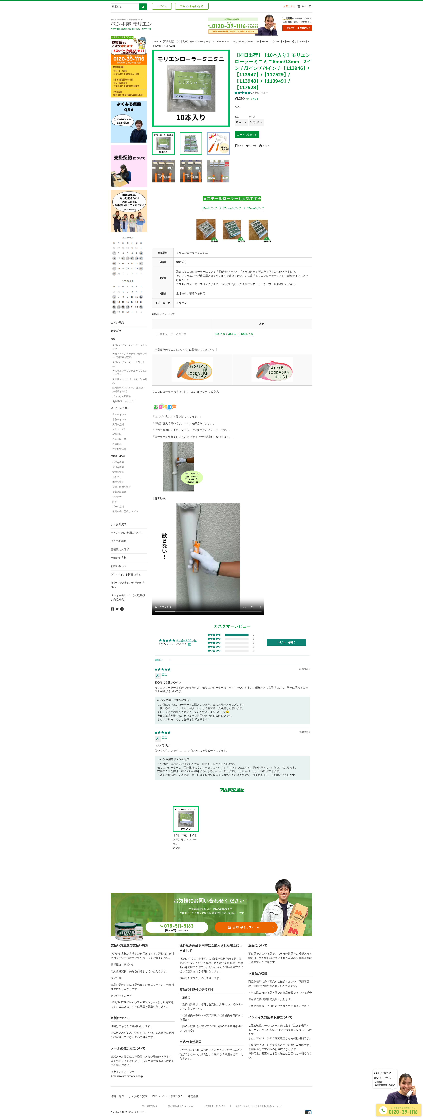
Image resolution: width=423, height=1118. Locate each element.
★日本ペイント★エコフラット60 (128, 364)
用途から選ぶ (118, 455)
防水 (114, 501)
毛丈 (237, 117)
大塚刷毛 (117, 444)
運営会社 (193, 1096)
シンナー (117, 496)
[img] (163, 669)
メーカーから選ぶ (120, 408)
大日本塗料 (118, 424)
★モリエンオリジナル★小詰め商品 (129, 381)
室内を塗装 (118, 472)
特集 (113, 338)
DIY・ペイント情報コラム (126, 574)
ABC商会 (116, 434)
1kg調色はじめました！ (124, 401)
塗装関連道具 (119, 491)
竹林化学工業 (119, 449)
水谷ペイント (119, 419)
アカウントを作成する (191, 6)
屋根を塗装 (118, 467)
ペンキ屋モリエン (136, 1112)
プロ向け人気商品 (121, 396)
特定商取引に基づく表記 (215, 1106)
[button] (243, 92)
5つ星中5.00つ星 (186, 640)
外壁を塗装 (118, 462)
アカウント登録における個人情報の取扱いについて (258, 1106)
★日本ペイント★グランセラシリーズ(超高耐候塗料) (129, 355)
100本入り (247, 333)
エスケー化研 (119, 429)
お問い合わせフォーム (246, 927)
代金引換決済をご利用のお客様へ (128, 585)
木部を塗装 (118, 482)
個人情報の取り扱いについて (181, 1106)
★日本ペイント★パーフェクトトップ (129, 347)
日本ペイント (119, 414)
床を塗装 (117, 477)
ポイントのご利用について (126, 532)
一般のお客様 (119, 557)
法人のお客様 (119, 541)
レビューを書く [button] (286, 642)
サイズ (252, 117)
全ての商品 (117, 322)
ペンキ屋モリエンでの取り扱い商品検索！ (128, 597)
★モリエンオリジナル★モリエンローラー (129, 372)
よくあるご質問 (138, 1096)
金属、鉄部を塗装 (121, 487)
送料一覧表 (117, 1096)
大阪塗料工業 (119, 439)
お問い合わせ (119, 566)
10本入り (220, 333)
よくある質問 (119, 524)
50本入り (233, 333)
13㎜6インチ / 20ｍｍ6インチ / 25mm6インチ (233, 208)
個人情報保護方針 (150, 1106)
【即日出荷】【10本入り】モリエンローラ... (185, 839)
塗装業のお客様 (120, 549)
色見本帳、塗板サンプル (125, 511)
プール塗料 (118, 506)
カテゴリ (116, 330)
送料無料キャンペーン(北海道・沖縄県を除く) (128, 389)
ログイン (162, 6)
